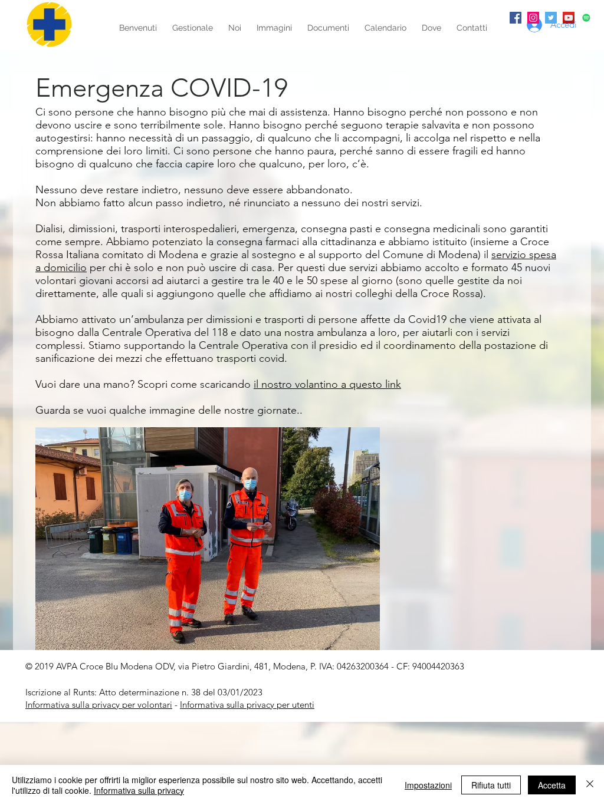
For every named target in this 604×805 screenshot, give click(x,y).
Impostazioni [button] (428, 785)
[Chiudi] (590, 785)
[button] (207, 538)
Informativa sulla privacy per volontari (98, 704)
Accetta (552, 785)
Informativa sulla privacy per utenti (247, 704)
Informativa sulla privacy (139, 790)
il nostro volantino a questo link (327, 384)
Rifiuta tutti (491, 785)
